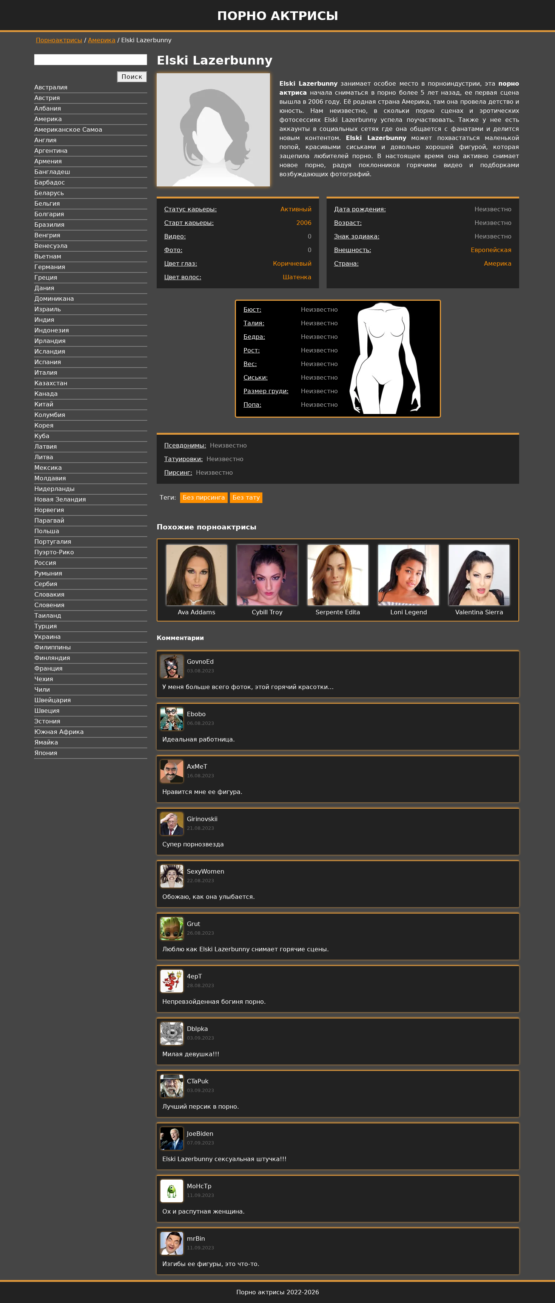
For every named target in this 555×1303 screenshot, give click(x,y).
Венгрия (47, 235)
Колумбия (49, 414)
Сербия (45, 584)
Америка (102, 40)
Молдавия (50, 478)
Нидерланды (54, 488)
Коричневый (292, 263)
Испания (47, 362)
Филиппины (52, 647)
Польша (46, 531)
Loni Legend (408, 612)
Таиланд (47, 615)
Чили (42, 689)
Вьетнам (47, 256)
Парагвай (49, 520)
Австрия (47, 98)
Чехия (43, 679)
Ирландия (50, 341)
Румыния (48, 573)
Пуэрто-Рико (54, 552)
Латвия (45, 446)
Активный (296, 209)
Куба (41, 436)
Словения (49, 605)
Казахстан (50, 383)
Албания (47, 108)
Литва (43, 457)
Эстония (47, 721)
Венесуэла (51, 245)
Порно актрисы (277, 16)
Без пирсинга (204, 497)
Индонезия (51, 330)
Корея (44, 425)
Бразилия (49, 224)
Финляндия (52, 657)
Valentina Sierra (479, 612)
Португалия (52, 541)
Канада (46, 393)
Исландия (49, 351)
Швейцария (52, 700)
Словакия (49, 594)
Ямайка (46, 742)
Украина (47, 636)
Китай (43, 404)
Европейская (491, 250)
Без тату (246, 497)
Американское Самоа (68, 129)
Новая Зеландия (60, 499)
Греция (45, 277)
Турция (45, 626)
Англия (45, 140)
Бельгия (47, 203)
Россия (45, 562)
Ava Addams (196, 612)
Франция (48, 668)
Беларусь (49, 193)
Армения (48, 161)
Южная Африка (59, 731)
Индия (44, 319)
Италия (45, 372)
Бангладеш (52, 171)
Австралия (51, 87)
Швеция (47, 710)
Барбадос (49, 182)
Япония (45, 753)
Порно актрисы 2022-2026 (277, 1292)
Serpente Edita (338, 612)
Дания (44, 288)
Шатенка (297, 277)
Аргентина (51, 150)
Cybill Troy (267, 612)
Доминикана (54, 298)
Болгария (49, 214)
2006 (303, 222)
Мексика (48, 467)
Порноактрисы (59, 40)
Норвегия (49, 510)
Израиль (47, 309)
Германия (49, 267)
